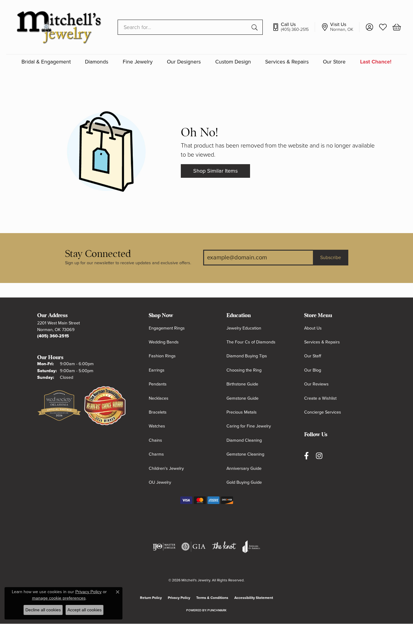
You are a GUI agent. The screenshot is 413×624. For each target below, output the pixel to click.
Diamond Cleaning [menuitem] (244, 440)
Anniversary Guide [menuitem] (244, 468)
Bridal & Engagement (46, 62)
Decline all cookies (43, 609)
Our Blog (312, 370)
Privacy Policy (179, 598)
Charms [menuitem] (156, 454)
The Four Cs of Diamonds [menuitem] (250, 342)
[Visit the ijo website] (164, 546)
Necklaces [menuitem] (158, 398)
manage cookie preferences (59, 598)
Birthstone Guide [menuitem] (242, 384)
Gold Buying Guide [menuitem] (244, 482)
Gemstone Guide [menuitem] (242, 398)
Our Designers (184, 62)
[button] (369, 27)
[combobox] (183, 27)
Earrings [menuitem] (156, 370)
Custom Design (233, 62)
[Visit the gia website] (193, 546)
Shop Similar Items (215, 170)
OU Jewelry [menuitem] (160, 482)
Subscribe (330, 258)
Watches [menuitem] (157, 426)
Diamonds (96, 62)
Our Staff (312, 356)
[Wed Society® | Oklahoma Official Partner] (59, 406)
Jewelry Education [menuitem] (243, 328)
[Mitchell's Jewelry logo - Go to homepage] (59, 27)
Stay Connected (98, 254)
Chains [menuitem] (155, 440)
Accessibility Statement (253, 598)
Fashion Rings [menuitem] (162, 356)
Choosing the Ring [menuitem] (244, 370)
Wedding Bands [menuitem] (164, 342)
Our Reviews (316, 384)
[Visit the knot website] (224, 546)
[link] (293, 27)
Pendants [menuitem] (158, 384)
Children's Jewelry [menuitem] (166, 468)
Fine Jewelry (138, 62)
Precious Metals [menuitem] (241, 412)
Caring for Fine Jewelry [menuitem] (248, 426)
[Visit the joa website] (251, 546)
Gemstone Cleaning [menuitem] (245, 454)
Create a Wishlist (320, 398)
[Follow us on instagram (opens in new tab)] (319, 456)
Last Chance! (376, 62)
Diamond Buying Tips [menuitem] (246, 356)
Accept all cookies (84, 609)
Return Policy (151, 598)
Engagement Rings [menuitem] (167, 328)
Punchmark (216, 610)
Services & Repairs (287, 62)
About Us (313, 328)
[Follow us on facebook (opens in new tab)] (306, 456)
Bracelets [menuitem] (158, 412)
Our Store (334, 62)
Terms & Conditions (212, 598)
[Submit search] (255, 27)
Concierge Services (322, 412)
